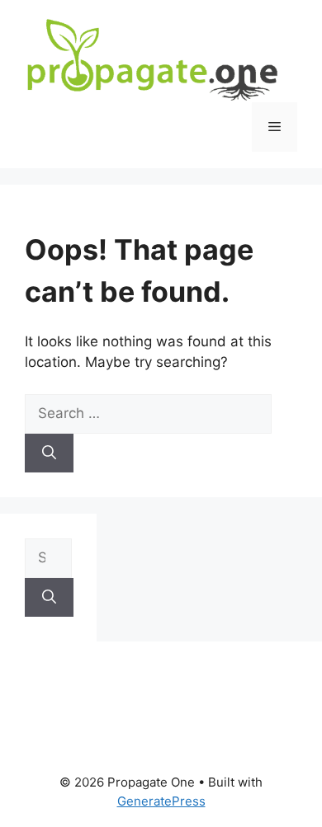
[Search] (49, 453)
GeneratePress (161, 801)
